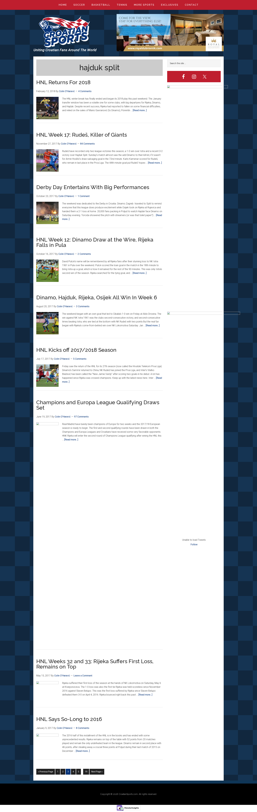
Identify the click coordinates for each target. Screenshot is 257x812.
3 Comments (82, 306)
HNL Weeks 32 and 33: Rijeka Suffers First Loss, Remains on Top (94, 664)
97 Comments (81, 416)
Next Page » (96, 772)
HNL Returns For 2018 (63, 82)
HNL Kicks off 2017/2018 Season (76, 350)
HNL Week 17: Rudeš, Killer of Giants (81, 135)
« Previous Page (45, 772)
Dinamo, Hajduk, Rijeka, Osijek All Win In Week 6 (96, 297)
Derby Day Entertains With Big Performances (92, 187)
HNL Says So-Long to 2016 (69, 719)
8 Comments (82, 728)
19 (87, 772)
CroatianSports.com (128, 794)
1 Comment (84, 196)
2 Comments (84, 254)
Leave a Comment (82, 675)
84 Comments (87, 143)
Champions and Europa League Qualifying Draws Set (97, 405)
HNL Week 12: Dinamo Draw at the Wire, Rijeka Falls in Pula (94, 242)
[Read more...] (140, 110)
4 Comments (84, 91)
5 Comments (79, 358)
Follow (194, 544)
